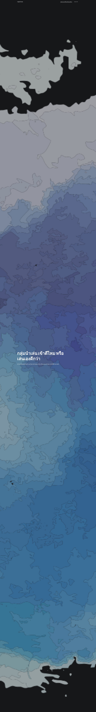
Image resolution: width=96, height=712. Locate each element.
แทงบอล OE (76, 1)
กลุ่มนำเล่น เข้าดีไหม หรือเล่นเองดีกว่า (66, 1)
